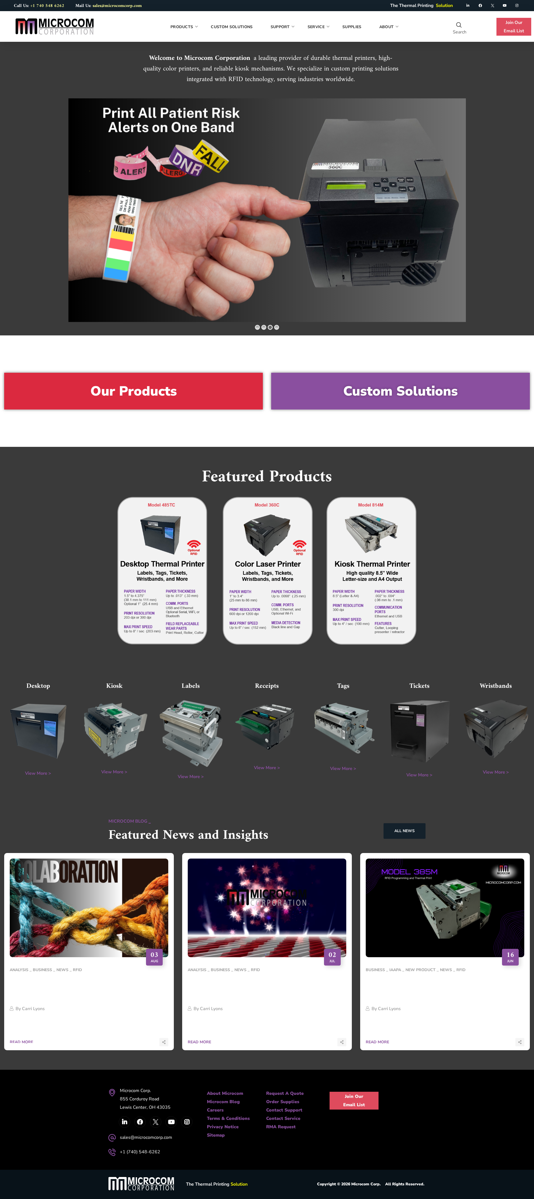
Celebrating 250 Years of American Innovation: (250, 987)
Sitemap (216, 1135)
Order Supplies (282, 1102)
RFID (77, 970)
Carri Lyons (33, 1009)
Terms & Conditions (228, 1118)
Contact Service (283, 1118)
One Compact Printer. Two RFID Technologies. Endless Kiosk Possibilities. (439, 987)
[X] (492, 5)
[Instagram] (517, 5)
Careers (215, 1110)
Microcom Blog (223, 1102)
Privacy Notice (223, 1127)
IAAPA (395, 970)
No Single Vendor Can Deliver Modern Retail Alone (79, 987)
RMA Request (281, 1127)
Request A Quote (285, 1093)
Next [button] (35, 1043)
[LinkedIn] (468, 5)
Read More (199, 1042)
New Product (421, 970)
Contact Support (284, 1110)
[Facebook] (480, 5)
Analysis (19, 970)
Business (42, 970)
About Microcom (225, 1093)
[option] (89, 955)
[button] (459, 25)
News (62, 970)
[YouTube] (505, 5)
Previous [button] (15, 1043)
